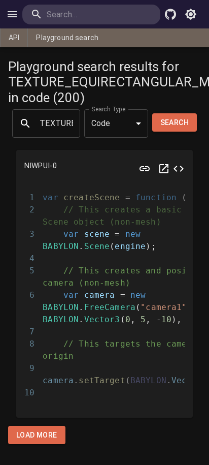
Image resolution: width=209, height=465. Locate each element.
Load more (36, 435)
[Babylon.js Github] (170, 14)
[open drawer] (12, 14)
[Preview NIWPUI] (144, 168)
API (14, 38)
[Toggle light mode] (191, 14)
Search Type (108, 108)
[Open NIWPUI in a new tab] (163, 168)
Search (174, 122)
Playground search (67, 38)
